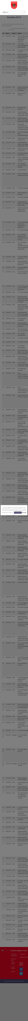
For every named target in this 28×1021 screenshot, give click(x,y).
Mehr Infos (24, 512)
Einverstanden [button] (18, 512)
